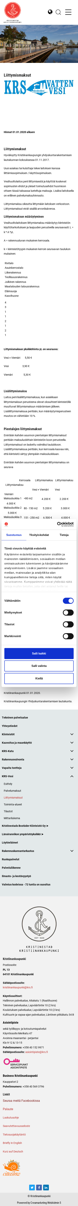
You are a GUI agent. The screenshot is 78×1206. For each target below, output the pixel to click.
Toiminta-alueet (13, 804)
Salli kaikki (39, 653)
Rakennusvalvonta (13, 759)
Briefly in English (12, 1143)
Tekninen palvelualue (15, 717)
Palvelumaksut (12, 790)
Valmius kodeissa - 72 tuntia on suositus (26, 884)
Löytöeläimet (10, 842)
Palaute (8, 1109)
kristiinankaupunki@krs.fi (18, 987)
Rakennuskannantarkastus (18, 851)
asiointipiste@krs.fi (36, 1052)
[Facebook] (39, 1187)
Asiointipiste (10, 1022)
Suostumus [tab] (14, 534)
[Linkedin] (46, 1187)
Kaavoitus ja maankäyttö (17, 742)
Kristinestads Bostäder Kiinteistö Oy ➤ (25, 826)
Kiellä (39, 678)
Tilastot (8, 811)
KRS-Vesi (7, 776)
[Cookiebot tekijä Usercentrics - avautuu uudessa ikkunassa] (57, 524)
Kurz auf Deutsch (13, 1151)
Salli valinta (39, 665)
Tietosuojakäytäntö (14, 1134)
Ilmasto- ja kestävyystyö (16, 876)
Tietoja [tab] (64, 534)
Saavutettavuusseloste (16, 1126)
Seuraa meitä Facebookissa (21, 1101)
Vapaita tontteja (12, 768)
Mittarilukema (12, 818)
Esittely (8, 784)
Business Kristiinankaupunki (20, 1076)
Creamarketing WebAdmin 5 (45, 1202)
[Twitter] (32, 1187)
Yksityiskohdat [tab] (39, 534)
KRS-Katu (8, 751)
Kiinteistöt (8, 734)
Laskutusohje (11, 1117)
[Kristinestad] (21, 12)
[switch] (68, 612)
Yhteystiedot (9, 726)
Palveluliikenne (11, 867)
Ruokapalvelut (10, 859)
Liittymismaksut (13, 797)
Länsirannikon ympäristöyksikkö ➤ (23, 834)
